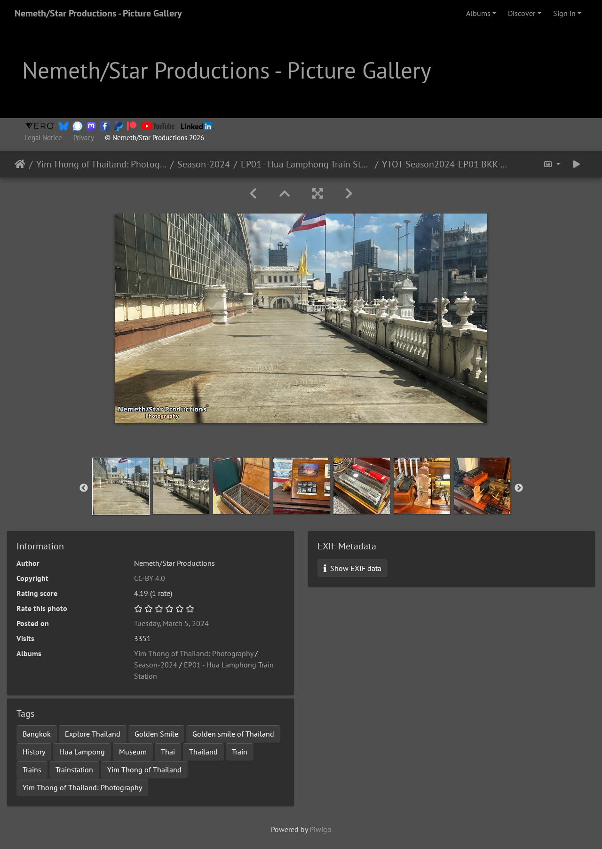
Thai (168, 751)
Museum (133, 751)
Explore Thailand (92, 733)
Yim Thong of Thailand (144, 769)
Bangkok (37, 733)
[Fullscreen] (317, 193)
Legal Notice (43, 137)
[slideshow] (576, 164)
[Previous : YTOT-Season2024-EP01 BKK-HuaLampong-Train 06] (253, 193)
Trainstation (74, 769)
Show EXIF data (354, 568)
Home (20, 164)
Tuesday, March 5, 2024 (171, 623)
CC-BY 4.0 (149, 578)
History (34, 751)
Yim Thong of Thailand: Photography (101, 164)
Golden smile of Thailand (233, 733)
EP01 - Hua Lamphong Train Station (306, 164)
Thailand (203, 751)
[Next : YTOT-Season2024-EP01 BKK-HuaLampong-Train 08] (349, 193)
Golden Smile (156, 733)
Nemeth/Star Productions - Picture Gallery (98, 13)
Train (239, 751)
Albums (478, 13)
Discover (521, 13)
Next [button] (518, 488)
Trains (32, 769)
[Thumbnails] (284, 193)
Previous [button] (83, 488)
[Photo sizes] (551, 164)
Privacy (83, 137)
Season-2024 (203, 164)
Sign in (564, 13)
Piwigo (320, 829)
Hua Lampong (82, 751)
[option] (121, 486)
